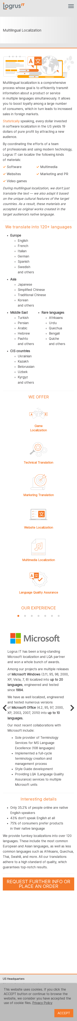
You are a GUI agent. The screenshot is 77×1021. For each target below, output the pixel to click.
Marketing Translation (38, 495)
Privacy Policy (42, 1003)
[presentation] (4, 707)
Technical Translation (38, 462)
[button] (18, 616)
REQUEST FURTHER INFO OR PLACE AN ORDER (38, 884)
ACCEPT (64, 1013)
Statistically (11, 121)
